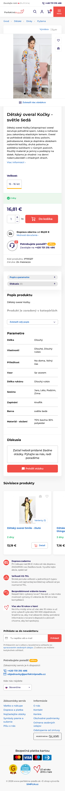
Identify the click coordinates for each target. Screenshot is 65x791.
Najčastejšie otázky (14, 714)
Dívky (29, 21)
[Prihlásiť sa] (41, 12)
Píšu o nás (9, 725)
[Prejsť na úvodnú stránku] (13, 12)
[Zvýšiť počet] (17, 217)
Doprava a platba (13, 709)
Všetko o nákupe (13, 705)
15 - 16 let (14, 184)
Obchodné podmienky (46, 718)
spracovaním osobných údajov (18, 647)
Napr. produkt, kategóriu (25, 32)
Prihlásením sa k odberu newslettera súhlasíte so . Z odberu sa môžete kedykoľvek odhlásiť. (28, 647)
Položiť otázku (34, 468)
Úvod (6, 21)
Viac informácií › (16, 162)
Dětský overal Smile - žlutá (24, 528)
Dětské (17, 21)
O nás (36, 705)
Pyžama (41, 21)
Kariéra (37, 714)
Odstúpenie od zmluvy (46, 730)
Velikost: (12, 175)
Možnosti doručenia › (27, 235)
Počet (11, 219)
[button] (35, 12)
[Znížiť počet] (17, 221)
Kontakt (37, 709)
